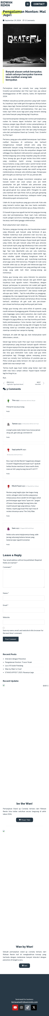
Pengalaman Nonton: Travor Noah (18, 662)
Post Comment (10, 639)
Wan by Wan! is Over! (13, 669)
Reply (8, 411)
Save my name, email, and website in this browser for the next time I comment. (23, 631)
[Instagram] (21, 1007)
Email (5, 605)
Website (6, 617)
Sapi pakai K (17, 449)
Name (6, 593)
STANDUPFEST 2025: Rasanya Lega (19, 672)
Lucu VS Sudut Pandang (14, 665)
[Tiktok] (28, 1007)
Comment (7, 567)
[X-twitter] (34, 1007)
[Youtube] (15, 1007)
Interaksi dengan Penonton (15, 659)
